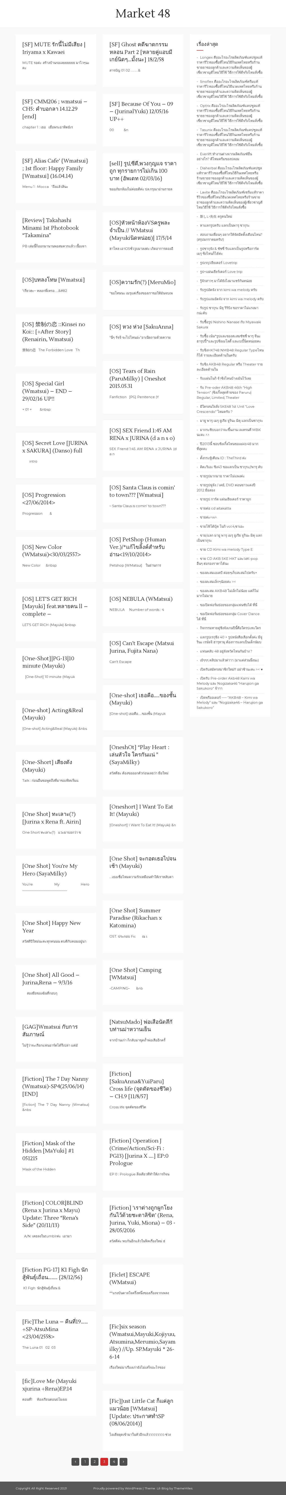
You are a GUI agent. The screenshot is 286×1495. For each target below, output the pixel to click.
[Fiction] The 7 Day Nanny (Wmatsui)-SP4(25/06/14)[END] (55, 1087)
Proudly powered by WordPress (118, 1488)
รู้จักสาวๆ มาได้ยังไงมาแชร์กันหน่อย (226, 281)
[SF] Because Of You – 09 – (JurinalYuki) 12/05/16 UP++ (141, 112)
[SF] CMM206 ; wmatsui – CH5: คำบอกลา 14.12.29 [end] (54, 109)
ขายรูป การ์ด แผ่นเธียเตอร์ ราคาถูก (225, 499)
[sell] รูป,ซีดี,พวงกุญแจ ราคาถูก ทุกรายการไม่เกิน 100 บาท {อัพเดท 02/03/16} (143, 171)
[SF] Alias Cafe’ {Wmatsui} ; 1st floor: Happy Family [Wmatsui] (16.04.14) (55, 168)
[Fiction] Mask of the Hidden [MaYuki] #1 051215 (48, 1151)
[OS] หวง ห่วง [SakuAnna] (141, 326)
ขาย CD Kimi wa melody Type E (226, 549)
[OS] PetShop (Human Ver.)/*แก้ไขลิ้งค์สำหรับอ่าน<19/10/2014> (137, 547)
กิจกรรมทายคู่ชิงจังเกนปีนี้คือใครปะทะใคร (230, 628)
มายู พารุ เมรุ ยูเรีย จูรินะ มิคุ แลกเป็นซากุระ (231, 420)
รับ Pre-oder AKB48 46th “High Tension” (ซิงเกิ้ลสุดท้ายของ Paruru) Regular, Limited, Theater (224, 392)
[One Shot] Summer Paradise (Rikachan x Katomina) (135, 918)
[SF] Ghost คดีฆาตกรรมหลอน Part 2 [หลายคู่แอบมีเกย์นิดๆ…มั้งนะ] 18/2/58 (140, 52)
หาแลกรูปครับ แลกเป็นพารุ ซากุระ (225, 225)
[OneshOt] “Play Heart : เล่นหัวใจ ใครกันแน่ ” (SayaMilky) (139, 755)
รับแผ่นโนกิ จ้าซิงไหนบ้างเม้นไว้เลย (225, 378)
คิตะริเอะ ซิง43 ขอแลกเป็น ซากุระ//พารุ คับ (231, 467)
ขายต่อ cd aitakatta (215, 508)
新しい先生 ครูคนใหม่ (216, 216)
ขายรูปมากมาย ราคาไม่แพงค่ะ (222, 476)
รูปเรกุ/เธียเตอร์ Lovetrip (218, 263)
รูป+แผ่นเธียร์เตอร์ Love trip (221, 272)
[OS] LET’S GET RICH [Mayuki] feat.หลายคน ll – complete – (55, 607)
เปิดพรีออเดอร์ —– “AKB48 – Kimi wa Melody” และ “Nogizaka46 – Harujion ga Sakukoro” (230, 702)
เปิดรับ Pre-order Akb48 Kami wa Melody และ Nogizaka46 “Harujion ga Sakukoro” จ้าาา (228, 683)
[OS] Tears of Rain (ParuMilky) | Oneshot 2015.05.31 (137, 379)
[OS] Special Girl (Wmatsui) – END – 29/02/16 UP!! (47, 391)
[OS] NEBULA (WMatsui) (140, 599)
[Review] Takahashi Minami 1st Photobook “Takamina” (50, 228)
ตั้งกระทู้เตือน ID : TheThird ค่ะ (223, 458)
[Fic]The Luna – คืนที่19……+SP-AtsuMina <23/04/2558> (55, 1329)
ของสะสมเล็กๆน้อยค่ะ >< (218, 582)
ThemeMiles (183, 1488)
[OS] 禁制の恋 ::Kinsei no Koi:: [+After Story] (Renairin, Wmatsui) (53, 332)
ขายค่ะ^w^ (208, 517)
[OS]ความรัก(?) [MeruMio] (142, 282)
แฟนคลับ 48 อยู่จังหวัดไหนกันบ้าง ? (226, 651)
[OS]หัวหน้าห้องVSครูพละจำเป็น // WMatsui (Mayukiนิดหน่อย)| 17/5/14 (140, 230)
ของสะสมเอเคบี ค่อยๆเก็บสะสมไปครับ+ (228, 573)
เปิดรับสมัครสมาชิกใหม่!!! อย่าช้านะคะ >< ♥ (231, 669)
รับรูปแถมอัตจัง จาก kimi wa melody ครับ (232, 299)
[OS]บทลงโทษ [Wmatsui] (53, 279)
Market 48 (143, 13)
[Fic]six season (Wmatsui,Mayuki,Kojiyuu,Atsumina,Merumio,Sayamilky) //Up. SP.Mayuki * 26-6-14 (142, 1341)
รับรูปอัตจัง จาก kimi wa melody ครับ (228, 290)
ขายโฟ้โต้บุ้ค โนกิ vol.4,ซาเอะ (222, 526)
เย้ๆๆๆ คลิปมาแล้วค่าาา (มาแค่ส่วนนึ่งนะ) (229, 660)
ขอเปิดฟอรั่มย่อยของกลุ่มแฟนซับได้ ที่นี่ (228, 605)
